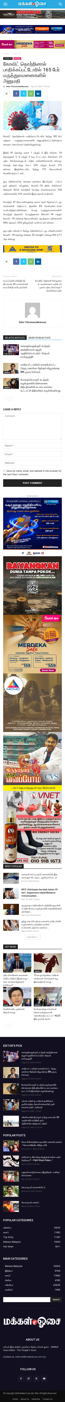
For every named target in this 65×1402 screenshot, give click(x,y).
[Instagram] (29, 1379)
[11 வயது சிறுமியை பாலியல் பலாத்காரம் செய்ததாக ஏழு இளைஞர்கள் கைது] (48, 963)
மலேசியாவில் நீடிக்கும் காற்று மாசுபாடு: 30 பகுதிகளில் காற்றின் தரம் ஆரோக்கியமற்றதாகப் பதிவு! (40, 1120)
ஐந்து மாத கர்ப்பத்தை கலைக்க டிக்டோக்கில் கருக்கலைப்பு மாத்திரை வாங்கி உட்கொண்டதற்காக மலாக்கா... (41, 924)
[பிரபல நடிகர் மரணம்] (11, 1206)
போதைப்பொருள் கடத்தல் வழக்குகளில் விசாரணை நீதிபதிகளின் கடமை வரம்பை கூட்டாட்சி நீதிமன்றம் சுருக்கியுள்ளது (39, 1088)
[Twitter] (23, 93)
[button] (5, 4)
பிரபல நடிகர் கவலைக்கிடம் (33, 1187)
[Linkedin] (38, 93)
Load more (31, 937)
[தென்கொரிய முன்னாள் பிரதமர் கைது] (17, 996)
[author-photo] (32, 317)
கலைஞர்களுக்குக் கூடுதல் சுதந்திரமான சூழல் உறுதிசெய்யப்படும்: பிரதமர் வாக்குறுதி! (39, 1055)
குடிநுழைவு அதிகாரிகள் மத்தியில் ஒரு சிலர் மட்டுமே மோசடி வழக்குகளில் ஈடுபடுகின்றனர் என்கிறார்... (41, 908)
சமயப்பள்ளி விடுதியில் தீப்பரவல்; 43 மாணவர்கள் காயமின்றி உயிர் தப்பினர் (15, 284)
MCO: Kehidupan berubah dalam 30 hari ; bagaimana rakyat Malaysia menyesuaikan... (39, 892)
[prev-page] (5, 399)
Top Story (8, 354)
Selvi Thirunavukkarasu (17, 86)
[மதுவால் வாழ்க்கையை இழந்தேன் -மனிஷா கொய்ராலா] (11, 1176)
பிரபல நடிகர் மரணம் (30, 1202)
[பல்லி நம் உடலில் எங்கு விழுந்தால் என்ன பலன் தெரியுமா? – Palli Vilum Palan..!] (11, 1161)
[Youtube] (44, 1379)
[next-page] (10, 399)
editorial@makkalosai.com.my (30, 1356)
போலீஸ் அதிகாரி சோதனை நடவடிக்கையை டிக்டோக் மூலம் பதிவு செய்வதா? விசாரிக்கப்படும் (48, 285)
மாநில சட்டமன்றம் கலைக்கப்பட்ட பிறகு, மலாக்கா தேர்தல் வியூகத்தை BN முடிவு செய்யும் (40, 368)
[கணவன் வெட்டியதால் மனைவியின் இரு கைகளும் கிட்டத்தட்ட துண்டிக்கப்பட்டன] (11, 878)
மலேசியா (17, 58)
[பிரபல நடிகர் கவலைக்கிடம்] (11, 1191)
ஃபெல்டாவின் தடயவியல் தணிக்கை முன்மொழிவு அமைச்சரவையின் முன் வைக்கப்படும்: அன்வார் (38, 1104)
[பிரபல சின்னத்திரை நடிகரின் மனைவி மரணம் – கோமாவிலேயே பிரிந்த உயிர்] (11, 1145)
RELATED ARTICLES (15, 338)
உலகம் (6, 1005)
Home (6, 53)
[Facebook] (16, 93)
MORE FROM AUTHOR (39, 338)
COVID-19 (16, 53)
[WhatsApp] (31, 93)
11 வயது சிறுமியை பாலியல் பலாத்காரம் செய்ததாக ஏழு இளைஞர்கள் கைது (46, 978)
